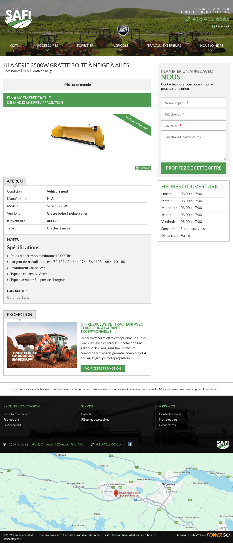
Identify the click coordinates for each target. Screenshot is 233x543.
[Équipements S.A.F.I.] (18, 17)
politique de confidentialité (94, 534)
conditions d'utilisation (130, 534)
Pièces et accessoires (95, 419)
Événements (167, 425)
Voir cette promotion (103, 368)
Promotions (11, 419)
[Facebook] (130, 444)
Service (87, 406)
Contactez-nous (170, 414)
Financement (12, 425)
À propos (167, 406)
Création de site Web (189, 534)
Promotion (19, 314)
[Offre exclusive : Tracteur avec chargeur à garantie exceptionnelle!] (42, 345)
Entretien (87, 414)
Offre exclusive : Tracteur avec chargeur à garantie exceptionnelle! (112, 328)
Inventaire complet (16, 414)
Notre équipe (168, 419)
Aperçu (15, 181)
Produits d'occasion (21, 406)
